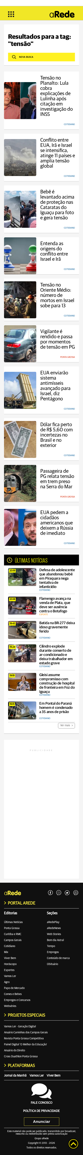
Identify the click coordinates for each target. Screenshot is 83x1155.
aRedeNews (54, 928)
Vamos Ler (10, 976)
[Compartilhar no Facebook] (50, 893)
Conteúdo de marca (58, 958)
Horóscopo (10, 964)
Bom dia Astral (55, 940)
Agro (6, 982)
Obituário (52, 964)
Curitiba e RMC (12, 934)
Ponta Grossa (12, 928)
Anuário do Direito (14, 1050)
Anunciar (41, 1121)
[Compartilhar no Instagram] (59, 893)
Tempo (51, 946)
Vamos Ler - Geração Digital (20, 1026)
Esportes (9, 970)
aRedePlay (53, 922)
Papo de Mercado (14, 988)
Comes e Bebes (13, 994)
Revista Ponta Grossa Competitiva (24, 1038)
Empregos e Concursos (17, 1000)
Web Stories (54, 934)
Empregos (53, 952)
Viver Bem (10, 958)
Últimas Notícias (13, 922)
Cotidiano (9, 946)
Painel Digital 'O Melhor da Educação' (25, 1044)
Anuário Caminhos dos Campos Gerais (26, 1032)
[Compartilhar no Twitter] (67, 893)
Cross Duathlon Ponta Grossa (21, 1056)
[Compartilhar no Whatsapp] (76, 893)
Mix (6, 952)
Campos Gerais (13, 940)
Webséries (10, 1006)
